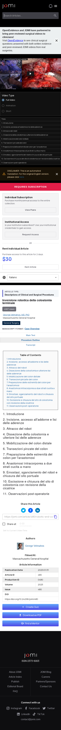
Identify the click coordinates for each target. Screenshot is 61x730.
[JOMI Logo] (8, 6)
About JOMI (15, 672)
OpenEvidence (15, 40)
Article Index (15, 677)
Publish (15, 681)
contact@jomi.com (30, 719)
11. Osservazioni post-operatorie (23, 405)
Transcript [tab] (30, 345)
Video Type (8, 95)
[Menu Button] (56, 6)
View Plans (30, 209)
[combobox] (27, 15)
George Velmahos (34, 546)
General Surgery (11, 323)
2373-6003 (33, 661)
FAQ (15, 691)
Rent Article (30, 267)
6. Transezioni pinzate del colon (22, 379)
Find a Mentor (32, 623)
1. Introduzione (14, 358)
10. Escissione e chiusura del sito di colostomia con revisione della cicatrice (30, 401)
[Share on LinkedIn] (37, 510)
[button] (30, 74)
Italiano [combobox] (13, 277)
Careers (46, 677)
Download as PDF (32, 615)
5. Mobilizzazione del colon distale (23, 376)
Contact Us (46, 686)
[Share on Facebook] (30, 510)
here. (21, 177)
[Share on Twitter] (23, 510)
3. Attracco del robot (17, 367)
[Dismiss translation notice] (57, 174)
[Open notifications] (51, 6)
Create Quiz (32, 607)
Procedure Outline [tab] (30, 340)
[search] (55, 16)
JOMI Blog (45, 672)
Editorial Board (15, 686)
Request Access (30, 234)
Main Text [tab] (30, 335)
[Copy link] (55, 516)
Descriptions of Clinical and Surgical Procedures (29, 294)
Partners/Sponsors (46, 681)
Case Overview (32, 328)
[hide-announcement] (56, 40)
